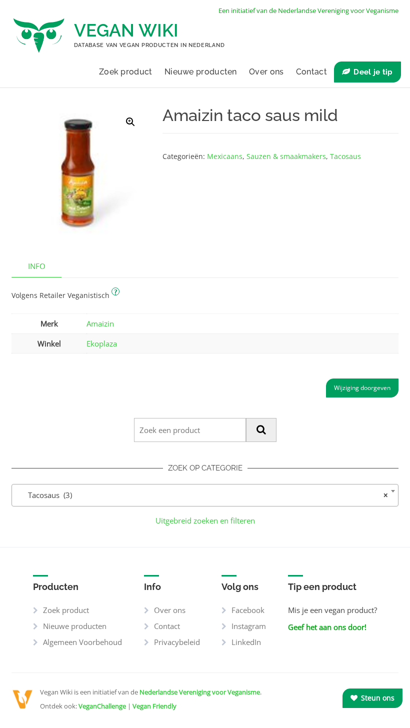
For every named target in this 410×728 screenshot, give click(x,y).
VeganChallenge (102, 706)
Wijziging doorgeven (362, 388)
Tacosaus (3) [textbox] (202, 495)
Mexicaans (224, 156)
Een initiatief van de (308, 10)
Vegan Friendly (154, 706)
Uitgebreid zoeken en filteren (205, 521)
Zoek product (125, 71)
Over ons (266, 71)
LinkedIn (246, 642)
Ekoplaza (101, 343)
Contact (311, 71)
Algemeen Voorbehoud (82, 642)
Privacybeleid (177, 642)
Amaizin (100, 323)
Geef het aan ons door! (327, 627)
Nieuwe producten (200, 71)
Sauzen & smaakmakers (286, 156)
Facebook (248, 610)
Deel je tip (373, 72)
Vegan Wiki (126, 30)
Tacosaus (345, 156)
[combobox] (205, 495)
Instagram (249, 626)
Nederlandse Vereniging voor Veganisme (200, 692)
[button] (131, 122)
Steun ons (376, 697)
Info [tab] (37, 266)
